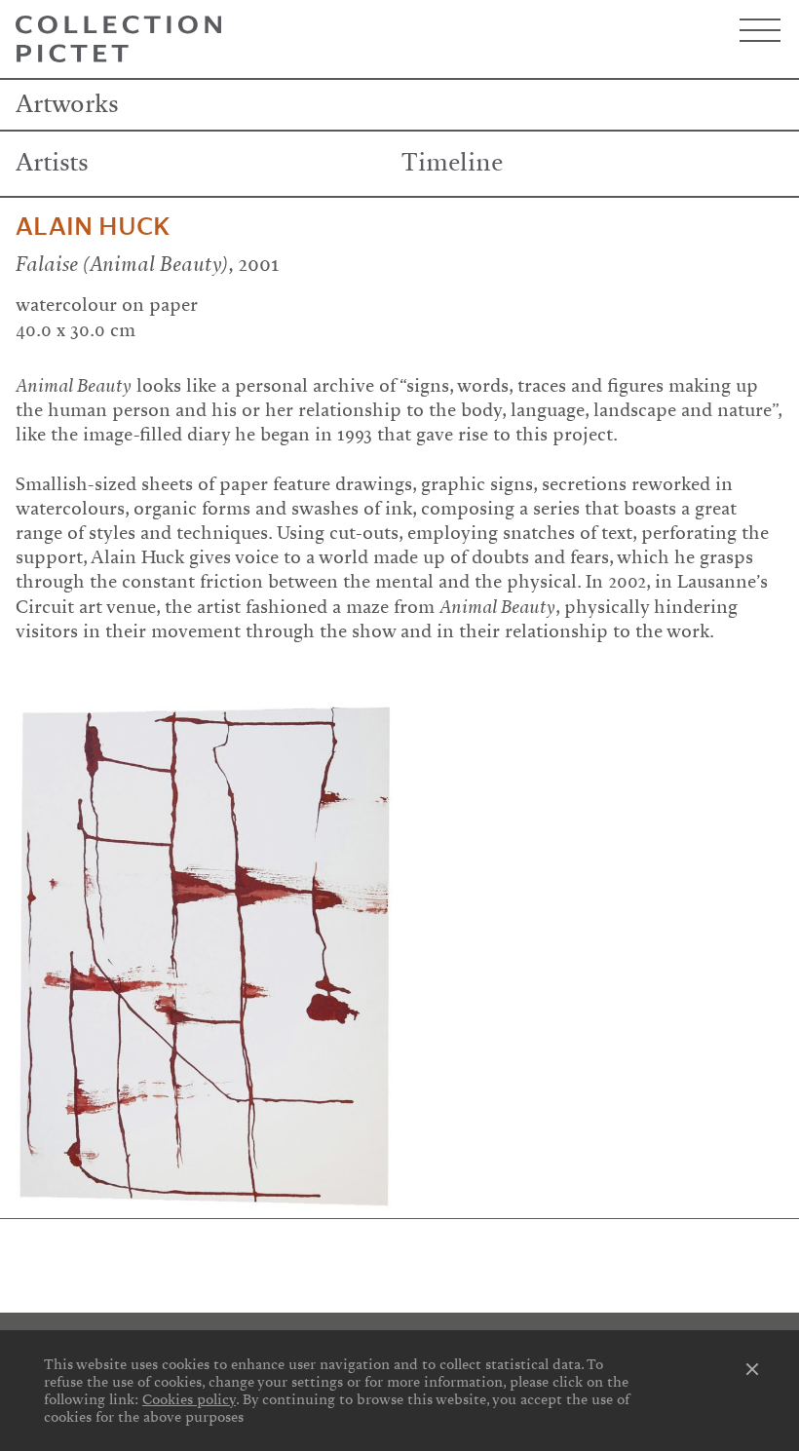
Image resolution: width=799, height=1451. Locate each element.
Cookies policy (189, 1399)
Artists (52, 162)
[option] (204, 956)
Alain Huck (93, 227)
